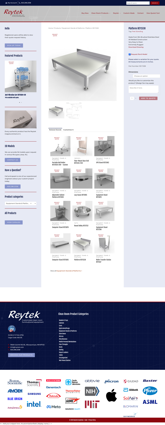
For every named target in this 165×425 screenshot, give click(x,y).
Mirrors (61, 336)
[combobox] (138, 3)
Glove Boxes (62, 334)
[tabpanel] (20, 81)
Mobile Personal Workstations (67, 342)
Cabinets (61, 323)
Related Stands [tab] (55, 130)
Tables (61, 355)
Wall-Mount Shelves (64, 360)
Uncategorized (63, 358)
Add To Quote (148, 98)
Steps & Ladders (63, 352)
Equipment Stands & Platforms (73, 28)
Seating (61, 350)
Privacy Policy (92, 420)
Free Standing (137, 31)
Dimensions (133, 72)
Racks (60, 347)
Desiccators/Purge (64, 328)
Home (50, 28)
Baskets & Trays (63, 320)
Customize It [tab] (68, 130)
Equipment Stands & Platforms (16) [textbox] (19, 203)
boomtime (80, 420)
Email (86, 420)
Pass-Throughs (63, 344)
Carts (60, 326)
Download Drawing (136, 47)
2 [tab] (22, 102)
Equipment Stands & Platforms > (69, 271)
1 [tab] (20, 102)
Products (57, 28)
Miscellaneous (63, 339)
